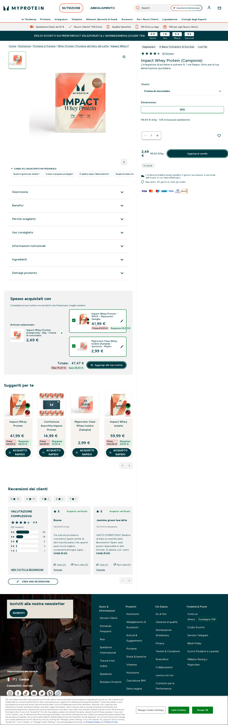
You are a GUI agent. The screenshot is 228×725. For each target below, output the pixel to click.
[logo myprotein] (24, 8)
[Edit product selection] (122, 321)
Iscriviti (19, 613)
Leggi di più (60, 553)
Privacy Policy (93, 722)
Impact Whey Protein (18, 423)
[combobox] (168, 8)
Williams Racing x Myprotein (197, 662)
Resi (102, 639)
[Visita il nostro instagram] (10, 693)
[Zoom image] (124, 56)
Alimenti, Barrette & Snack (102, 19)
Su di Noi (161, 614)
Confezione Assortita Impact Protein (51, 425)
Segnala (58, 569)
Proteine (45, 19)
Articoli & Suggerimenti (134, 638)
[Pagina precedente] (122, 580)
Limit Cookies (179, 710)
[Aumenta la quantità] (157, 136)
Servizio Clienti (108, 618)
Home (12, 46)
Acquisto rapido (20, 452)
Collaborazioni (164, 667)
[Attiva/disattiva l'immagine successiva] (124, 162)
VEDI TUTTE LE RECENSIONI (27, 569)
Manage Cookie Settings (151, 710)
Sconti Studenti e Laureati (203, 651)
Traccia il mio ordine (107, 663)
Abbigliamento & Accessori (136, 625)
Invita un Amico (201, 617)
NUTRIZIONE (71, 8)
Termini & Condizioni (168, 651)
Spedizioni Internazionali (108, 650)
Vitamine (77, 19)
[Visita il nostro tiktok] (26, 693)
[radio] (182, 109)
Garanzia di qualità (166, 622)
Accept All (202, 710)
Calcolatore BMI (136, 680)
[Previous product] (122, 465)
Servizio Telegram (197, 635)
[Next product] (129, 465)
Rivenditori (162, 659)
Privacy (160, 643)
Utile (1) (104, 565)
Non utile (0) (81, 564)
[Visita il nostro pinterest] (50, 693)
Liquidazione (169, 19)
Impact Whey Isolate (118, 423)
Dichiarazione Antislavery (164, 633)
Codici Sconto (196, 627)
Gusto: (145, 84)
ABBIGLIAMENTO (102, 8)
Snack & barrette (136, 656)
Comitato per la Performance (165, 686)
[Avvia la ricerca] (138, 8)
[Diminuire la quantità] (145, 136)
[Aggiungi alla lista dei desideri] (219, 135)
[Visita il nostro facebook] (18, 693)
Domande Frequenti (105, 629)
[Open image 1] (17, 60)
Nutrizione (24, 46)
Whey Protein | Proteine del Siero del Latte (83, 46)
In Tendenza (29, 19)
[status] (151, 136)
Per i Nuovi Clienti (147, 19)
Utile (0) (61, 565)
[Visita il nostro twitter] (42, 693)
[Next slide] (132, 431)
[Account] (209, 8)
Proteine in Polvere (44, 46)
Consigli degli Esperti (193, 19)
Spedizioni (106, 674)
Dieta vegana (134, 688)
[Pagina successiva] (129, 580)
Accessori (127, 19)
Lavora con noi (164, 675)
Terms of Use (111, 722)
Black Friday (194, 643)
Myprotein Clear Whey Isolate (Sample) (85, 425)
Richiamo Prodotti (111, 682)
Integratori (61, 19)
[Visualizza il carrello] (219, 8)
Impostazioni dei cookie (22, 671)
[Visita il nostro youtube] (34, 693)
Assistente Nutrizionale (188, 8)
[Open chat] (58, 693)
